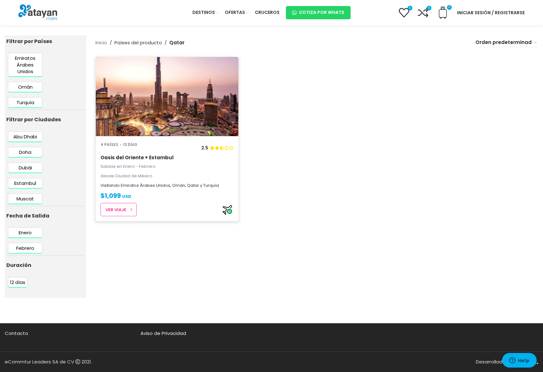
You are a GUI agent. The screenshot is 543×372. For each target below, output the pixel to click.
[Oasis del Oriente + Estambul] (167, 96)
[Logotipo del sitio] (37, 12)
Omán (178, 185)
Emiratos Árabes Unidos (145, 185)
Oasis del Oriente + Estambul (137, 157)
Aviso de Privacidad (163, 333)
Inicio (101, 42)
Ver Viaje (116, 210)
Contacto (16, 333)
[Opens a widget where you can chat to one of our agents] (519, 361)
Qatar (193, 185)
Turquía (211, 185)
